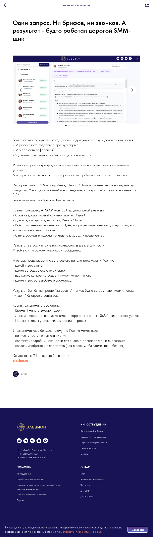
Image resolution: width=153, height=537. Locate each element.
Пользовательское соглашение (32, 494)
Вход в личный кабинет (91, 431)
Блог (82, 473)
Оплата (84, 453)
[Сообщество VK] (32, 440)
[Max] (45, 440)
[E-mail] (19, 440)
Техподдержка (24, 473)
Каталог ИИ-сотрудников (93, 436)
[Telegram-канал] (25, 440)
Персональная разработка (93, 442)
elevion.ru (20, 360)
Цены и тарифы (88, 448)
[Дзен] (38, 440)
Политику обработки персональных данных (76, 531)
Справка (21, 500)
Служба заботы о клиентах (30, 479)
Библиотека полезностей (92, 479)
